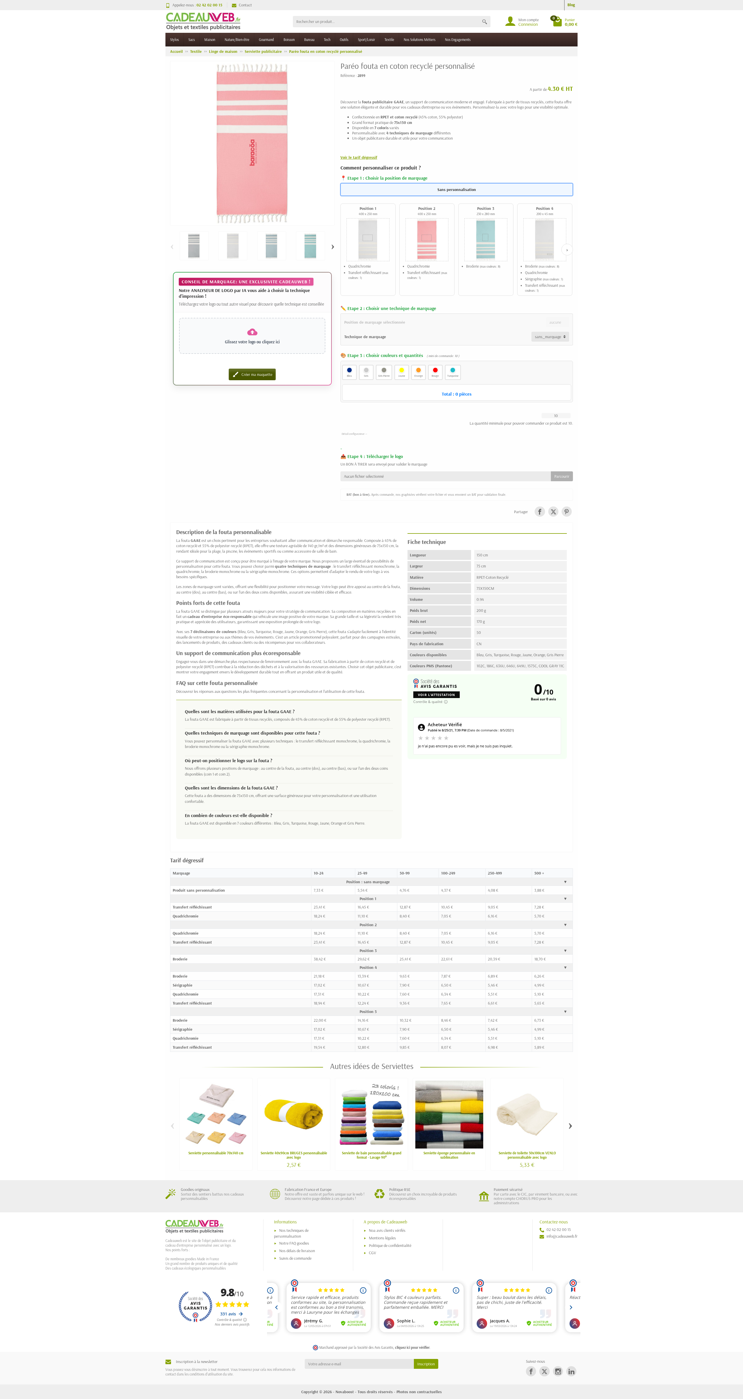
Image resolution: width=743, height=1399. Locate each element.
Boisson (289, 39)
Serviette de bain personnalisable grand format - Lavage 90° (371, 1155)
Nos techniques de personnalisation (291, 1233)
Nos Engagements (457, 39)
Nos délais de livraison (297, 1250)
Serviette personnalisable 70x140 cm (216, 1153)
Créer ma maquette (252, 374)
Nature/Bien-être (237, 39)
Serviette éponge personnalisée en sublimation (449, 1155)
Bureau (309, 39)
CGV (372, 1252)
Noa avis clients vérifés (387, 1230)
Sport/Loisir (366, 39)
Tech (327, 39)
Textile (389, 39)
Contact (245, 5)
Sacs (191, 39)
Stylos (174, 39)
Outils (344, 39)
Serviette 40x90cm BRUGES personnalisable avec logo (294, 1155)
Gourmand (266, 39)
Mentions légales (382, 1238)
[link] (540, 511)
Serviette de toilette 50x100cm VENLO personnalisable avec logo (527, 1155)
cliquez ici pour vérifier (412, 1347)
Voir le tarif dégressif (358, 157)
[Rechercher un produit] (484, 21)
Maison (209, 39)
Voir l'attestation (436, 695)
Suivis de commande (295, 1258)
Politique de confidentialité (390, 1245)
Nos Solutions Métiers (419, 39)
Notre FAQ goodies (294, 1243)
